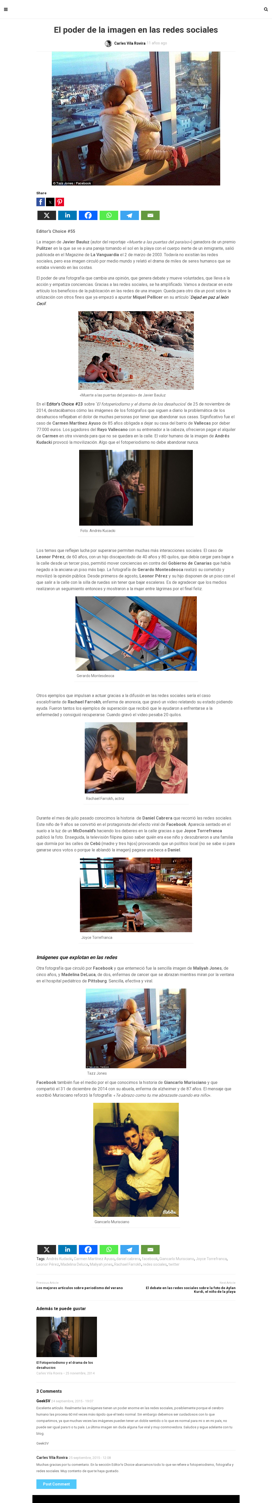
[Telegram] (129, 218)
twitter (174, 1264)
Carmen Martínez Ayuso (94, 1259)
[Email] (150, 218)
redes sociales (155, 1264)
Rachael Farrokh (127, 1264)
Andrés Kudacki (59, 1259)
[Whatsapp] (109, 218)
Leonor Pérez (47, 1264)
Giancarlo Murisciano (176, 1259)
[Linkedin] (67, 218)
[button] (40, 202)
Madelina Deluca (74, 1264)
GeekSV (43, 1401)
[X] (46, 218)
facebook (150, 1259)
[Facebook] (88, 218)
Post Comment (56, 1484)
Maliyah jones (101, 1264)
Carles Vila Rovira (49, 1373)
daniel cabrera (128, 1259)
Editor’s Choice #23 (64, 404)
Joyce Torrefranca (211, 1259)
